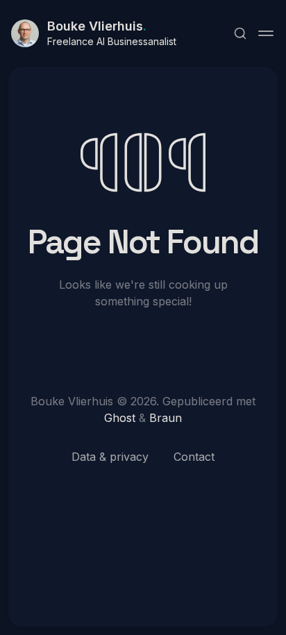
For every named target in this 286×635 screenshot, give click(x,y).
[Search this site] (240, 33)
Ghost (119, 418)
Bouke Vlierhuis (96, 26)
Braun (165, 418)
